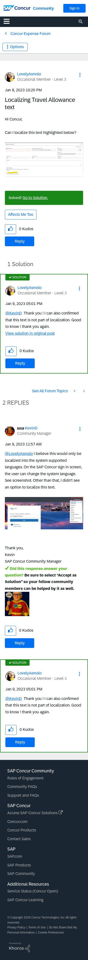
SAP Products (19, 865)
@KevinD (13, 313)
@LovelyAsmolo (19, 454)
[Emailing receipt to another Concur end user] (83, 391)
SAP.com (14, 856)
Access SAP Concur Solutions (32, 813)
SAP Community (21, 874)
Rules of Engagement (25, 778)
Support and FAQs (23, 795)
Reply (20, 241)
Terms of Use (37, 927)
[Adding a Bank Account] (75, 391)
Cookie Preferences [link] (51, 932)
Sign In (74, 8)
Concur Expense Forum (31, 34)
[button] (80, 75)
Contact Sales (19, 839)
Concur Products (21, 830)
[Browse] (9, 21)
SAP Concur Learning (25, 900)
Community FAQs (22, 787)
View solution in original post (30, 333)
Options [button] (17, 47)
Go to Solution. (35, 198)
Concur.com (17, 822)
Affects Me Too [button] (20, 214)
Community (43, 8)
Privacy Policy (16, 927)
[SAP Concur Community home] (17, 7)
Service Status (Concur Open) (32, 891)
